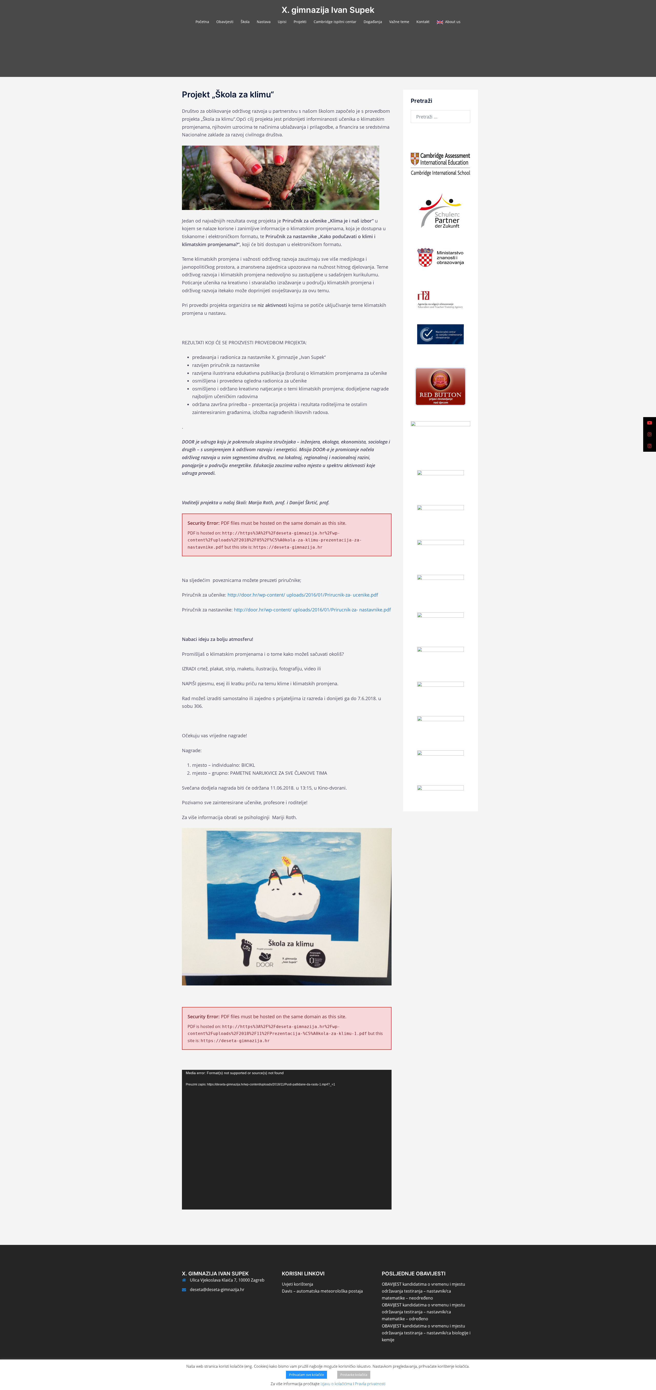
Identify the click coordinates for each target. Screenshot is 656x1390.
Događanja (373, 21)
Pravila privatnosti (370, 1383)
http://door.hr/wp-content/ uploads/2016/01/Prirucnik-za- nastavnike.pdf (312, 610)
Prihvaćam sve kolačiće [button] (306, 1374)
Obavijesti (224, 21)
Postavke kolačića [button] (353, 1374)
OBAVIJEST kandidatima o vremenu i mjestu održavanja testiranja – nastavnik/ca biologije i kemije (426, 1333)
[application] (287, 1140)
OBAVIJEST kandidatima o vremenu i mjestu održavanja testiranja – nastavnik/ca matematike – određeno (423, 1312)
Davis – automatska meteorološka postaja (322, 1291)
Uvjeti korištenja (297, 1284)
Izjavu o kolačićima (336, 1383)
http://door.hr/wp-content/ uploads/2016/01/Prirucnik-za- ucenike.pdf (303, 595)
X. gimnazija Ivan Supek (328, 10)
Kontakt (422, 21)
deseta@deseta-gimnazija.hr (217, 1289)
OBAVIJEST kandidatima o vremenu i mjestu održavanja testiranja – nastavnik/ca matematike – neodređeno (423, 1291)
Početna (202, 21)
